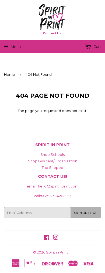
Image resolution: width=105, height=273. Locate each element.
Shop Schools (52, 154)
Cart (97, 46)
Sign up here (85, 213)
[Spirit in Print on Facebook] (47, 238)
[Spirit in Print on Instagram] (55, 238)
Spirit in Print (57, 252)
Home (9, 74)
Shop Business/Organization (52, 161)
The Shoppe (52, 167)
